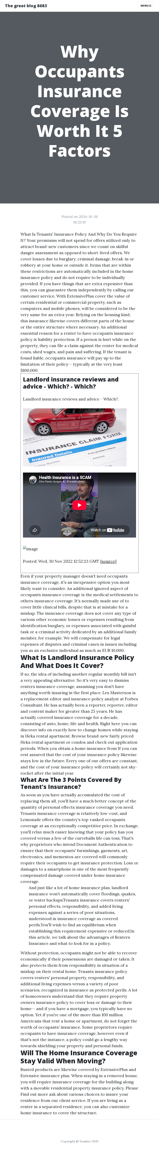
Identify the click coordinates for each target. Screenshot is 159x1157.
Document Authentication (101, 844)
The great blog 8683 (26, 5)
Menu (145, 5)
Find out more (34, 1094)
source (108, 561)
